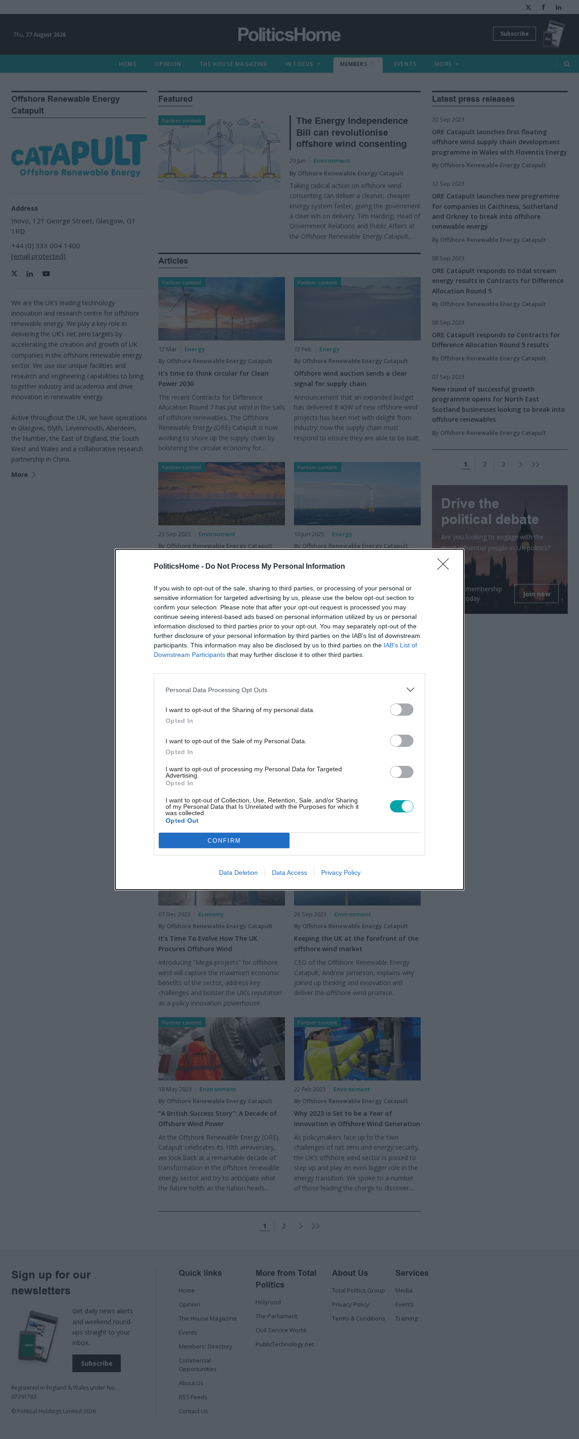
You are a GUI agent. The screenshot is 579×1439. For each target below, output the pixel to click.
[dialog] (289, 719)
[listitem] (289, 689)
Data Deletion (238, 872)
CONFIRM (224, 840)
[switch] (401, 709)
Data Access (289, 872)
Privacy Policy (341, 872)
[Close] (446, 567)
